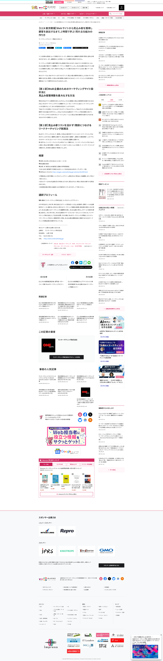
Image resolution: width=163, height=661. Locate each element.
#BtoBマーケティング (65, 243)
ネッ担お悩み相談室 (64, 419)
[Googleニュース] (85, 420)
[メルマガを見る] (100, 578)
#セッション (57, 246)
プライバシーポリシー (48, 589)
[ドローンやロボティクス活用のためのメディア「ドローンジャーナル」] (102, 646)
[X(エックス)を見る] (109, 578)
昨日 (102, 100)
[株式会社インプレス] (51, 644)
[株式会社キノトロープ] (67, 551)
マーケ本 (46, 464)
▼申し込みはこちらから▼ (139, 644)
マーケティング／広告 (50, 18)
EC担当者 (69, 2)
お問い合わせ (87, 587)
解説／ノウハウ (86, 606)
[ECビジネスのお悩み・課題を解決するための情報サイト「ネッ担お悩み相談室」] (73, 652)
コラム (84, 612)
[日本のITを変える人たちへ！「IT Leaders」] (88, 641)
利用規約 (107, 587)
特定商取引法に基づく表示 (70, 589)
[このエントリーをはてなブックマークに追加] (80, 262)
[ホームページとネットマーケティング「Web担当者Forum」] (102, 636)
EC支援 (103, 3)
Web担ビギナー (64, 7)
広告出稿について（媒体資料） (70, 587)
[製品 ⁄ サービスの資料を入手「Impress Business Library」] (73, 646)
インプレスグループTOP (110, 589)
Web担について (100, 7)
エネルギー (89, 3)
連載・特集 (85, 7)
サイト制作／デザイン (88, 18)
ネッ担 (57, 419)
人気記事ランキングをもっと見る (112, 174)
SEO (41, 18)
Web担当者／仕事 (120, 18)
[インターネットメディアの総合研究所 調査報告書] (117, 636)
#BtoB (56, 243)
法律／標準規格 (43, 618)
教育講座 (99, 3)
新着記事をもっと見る (113, 85)
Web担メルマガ (75, 7)
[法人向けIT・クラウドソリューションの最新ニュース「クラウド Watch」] (73, 641)
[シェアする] (72, 262)
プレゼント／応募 (120, 612)
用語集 (117, 615)
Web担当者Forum (47, 7)
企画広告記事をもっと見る (113, 309)
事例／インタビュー (103, 606)
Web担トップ (41, 22)
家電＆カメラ (73, 464)
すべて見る (113, 470)
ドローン (94, 3)
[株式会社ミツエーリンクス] (47, 531)
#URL (73, 243)
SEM (55, 624)
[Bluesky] (113, 578)
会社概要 (86, 589)
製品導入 (80, 2)
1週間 (111, 100)
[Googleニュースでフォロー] (118, 578)
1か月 (120, 100)
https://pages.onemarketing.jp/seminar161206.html (70, 172)
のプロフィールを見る (66, 357)
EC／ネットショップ (58, 621)
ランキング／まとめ (87, 618)
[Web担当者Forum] (47, 580)
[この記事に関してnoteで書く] (85, 262)
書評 (100, 609)
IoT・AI (97, 1)
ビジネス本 (60, 464)
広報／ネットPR (43, 621)
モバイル (70, 621)
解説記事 (118, 606)
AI (58, 18)
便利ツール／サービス (88, 615)
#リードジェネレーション (67, 246)
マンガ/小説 (102, 612)
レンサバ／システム (72, 618)
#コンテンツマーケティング (83, 243)
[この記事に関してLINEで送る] (89, 262)
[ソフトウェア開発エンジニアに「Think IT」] (88, 636)
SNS (63, 18)
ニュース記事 (119, 609)
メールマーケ (43, 624)
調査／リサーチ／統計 (107, 18)
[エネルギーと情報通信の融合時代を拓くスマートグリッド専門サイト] (102, 641)
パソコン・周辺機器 (87, 464)
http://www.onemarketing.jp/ (54, 239)
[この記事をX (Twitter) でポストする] (76, 262)
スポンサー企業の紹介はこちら (111, 565)
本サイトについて (47, 587)
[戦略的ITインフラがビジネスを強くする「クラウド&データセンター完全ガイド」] (73, 636)
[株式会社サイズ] (86, 551)
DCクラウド (102, 1)
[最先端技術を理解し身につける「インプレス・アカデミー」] (117, 646)
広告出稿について (111, 7)
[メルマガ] (80, 414)
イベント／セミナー (103, 615)
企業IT (88, 1)
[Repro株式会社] (67, 531)
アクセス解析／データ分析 (73, 18)
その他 (69, 624)
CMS (98, 18)
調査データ (85, 609)
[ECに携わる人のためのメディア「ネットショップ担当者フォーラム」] (117, 641)
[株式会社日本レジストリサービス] (47, 551)
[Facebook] (85, 414)
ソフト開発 (93, 1)
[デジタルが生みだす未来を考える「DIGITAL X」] (88, 646)
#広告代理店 (78, 246)
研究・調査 (108, 1)
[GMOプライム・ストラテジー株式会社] (106, 551)
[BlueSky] (80, 420)
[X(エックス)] (90, 414)
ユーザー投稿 (49, 22)
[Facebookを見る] (105, 578)
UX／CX (56, 618)
